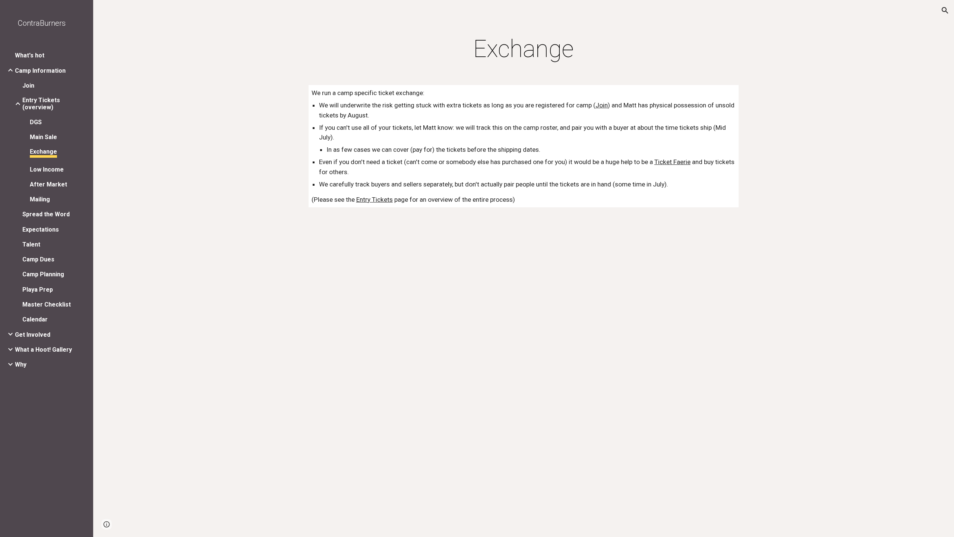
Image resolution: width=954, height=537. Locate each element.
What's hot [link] (29, 55)
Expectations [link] (40, 229)
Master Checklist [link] (46, 304)
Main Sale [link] (43, 137)
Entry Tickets (374, 199)
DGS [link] (36, 122)
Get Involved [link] (32, 334)
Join (602, 105)
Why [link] (20, 364)
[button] (945, 10)
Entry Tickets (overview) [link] (41, 104)
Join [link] (28, 85)
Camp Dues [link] (38, 259)
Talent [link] (31, 244)
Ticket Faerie (672, 162)
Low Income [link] (47, 169)
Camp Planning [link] (43, 274)
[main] (524, 49)
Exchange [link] (43, 151)
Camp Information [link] (40, 70)
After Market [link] (48, 184)
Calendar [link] (35, 319)
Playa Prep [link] (37, 289)
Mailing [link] (40, 199)
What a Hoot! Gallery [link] (43, 349)
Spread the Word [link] (46, 214)
